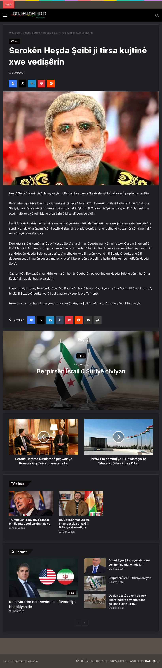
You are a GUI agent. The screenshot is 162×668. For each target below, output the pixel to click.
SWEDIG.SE (152, 660)
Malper (16, 32)
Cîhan (26, 32)
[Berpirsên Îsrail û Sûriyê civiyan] (95, 583)
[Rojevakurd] (28, 15)
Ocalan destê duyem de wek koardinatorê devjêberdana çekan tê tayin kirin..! (127, 599)
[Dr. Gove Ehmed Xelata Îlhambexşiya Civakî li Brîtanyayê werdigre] (81, 503)
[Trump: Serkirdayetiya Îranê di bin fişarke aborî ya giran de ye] (31, 503)
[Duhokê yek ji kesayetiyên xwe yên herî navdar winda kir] (95, 565)
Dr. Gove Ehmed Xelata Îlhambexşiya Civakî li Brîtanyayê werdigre (74, 523)
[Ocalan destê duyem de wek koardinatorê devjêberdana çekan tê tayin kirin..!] (95, 601)
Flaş (81, 356)
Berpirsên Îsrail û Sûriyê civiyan (81, 371)
